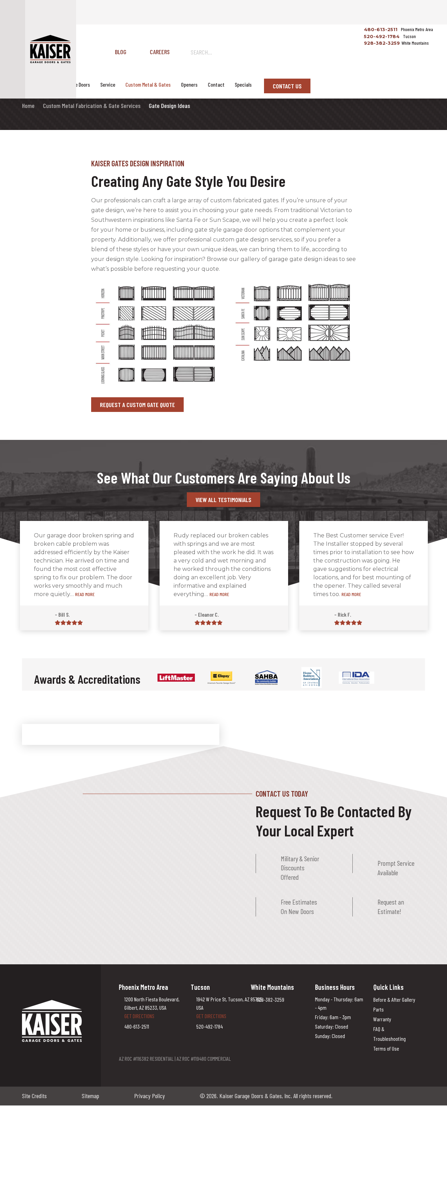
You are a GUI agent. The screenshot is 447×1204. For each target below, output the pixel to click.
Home (28, 105)
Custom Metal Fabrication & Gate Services (91, 105)
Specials (243, 84)
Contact (216, 84)
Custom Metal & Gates (148, 84)
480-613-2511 (379, 29)
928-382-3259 (381, 43)
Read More (85, 594)
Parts (378, 1009)
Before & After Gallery (394, 999)
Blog (120, 52)
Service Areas (39, 84)
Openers (189, 84)
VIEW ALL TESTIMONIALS (223, 499)
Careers (160, 52)
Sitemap (90, 1096)
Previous (390, 679)
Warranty (382, 1019)
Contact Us (287, 86)
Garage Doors (76, 84)
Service (107, 84)
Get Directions (139, 1016)
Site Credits (34, 1096)
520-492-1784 (381, 36)
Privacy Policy (149, 1096)
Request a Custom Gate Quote (137, 404)
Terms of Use (386, 1048)
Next (405, 679)
